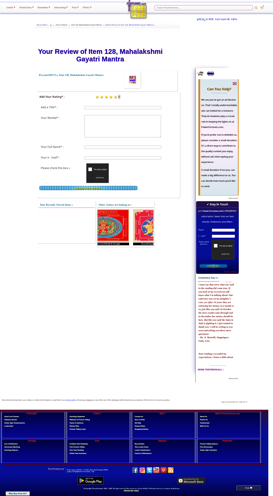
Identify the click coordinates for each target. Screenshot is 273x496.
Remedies (44, 7)
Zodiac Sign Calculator (208, 450)
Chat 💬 (248, 488)
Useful (11, 7)
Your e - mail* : (50, 157)
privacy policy (71, 400)
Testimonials (204, 423)
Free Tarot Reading (77, 450)
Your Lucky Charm (141, 447)
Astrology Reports (11, 450)
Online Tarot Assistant (78, 453)
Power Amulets (61, 25)
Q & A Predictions (11, 444)
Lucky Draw (8, 426)
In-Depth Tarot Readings (79, 444)
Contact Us (139, 416)
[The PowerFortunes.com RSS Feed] (171, 470)
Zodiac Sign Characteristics (14, 423)
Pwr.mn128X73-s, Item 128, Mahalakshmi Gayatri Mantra (71, 75)
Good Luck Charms (11, 416)
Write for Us (204, 426)
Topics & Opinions (76, 423)
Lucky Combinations (142, 450)
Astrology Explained (77, 416)
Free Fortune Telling (77, 447)
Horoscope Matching (12, 447)
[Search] (256, 7)
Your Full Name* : (52, 147)
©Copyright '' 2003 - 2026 (97, 488)
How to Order (140, 419)
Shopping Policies (141, 429)
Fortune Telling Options (209, 444)
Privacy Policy (140, 426)
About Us (203, 416)
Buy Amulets (139, 444)
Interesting (61, 7)
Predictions (26, 7)
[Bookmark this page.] (200, 73)
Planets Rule (74, 426)
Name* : (201, 230)
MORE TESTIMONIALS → (211, 369)
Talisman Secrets (10, 419)
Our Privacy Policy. (230, 272)
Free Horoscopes (206, 447)
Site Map (138, 423)
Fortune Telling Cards (78, 429)
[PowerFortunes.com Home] (136, 9)
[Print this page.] (210, 73)
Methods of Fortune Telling (80, 419)
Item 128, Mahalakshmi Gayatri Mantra (86, 25)
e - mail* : (202, 236)
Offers (87, 7)
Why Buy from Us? (18, 493)
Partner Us (204, 419)
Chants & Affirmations (143, 453)
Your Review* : (50, 118)
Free (75, 7)
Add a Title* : (49, 107)
